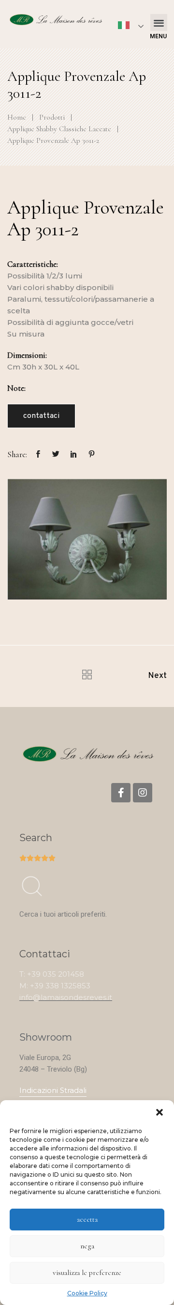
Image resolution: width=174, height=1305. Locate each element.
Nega (87, 1246)
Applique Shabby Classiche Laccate (59, 128)
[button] (159, 1112)
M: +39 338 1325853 (54, 985)
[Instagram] (142, 792)
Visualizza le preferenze (87, 1272)
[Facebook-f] (120, 792)
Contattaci (41, 416)
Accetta (87, 1219)
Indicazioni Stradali (53, 1090)
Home (16, 117)
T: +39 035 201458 (51, 974)
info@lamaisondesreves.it (65, 997)
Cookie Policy (87, 1293)
